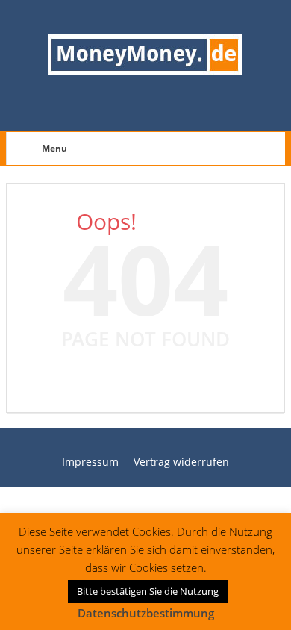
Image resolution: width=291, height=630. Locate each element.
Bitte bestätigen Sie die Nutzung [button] (148, 591)
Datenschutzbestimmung (146, 612)
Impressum (90, 462)
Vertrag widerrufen (181, 462)
